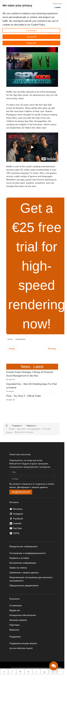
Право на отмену (18, 567)
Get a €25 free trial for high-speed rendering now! (36, 266)
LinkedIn (17, 523)
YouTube (17, 528)
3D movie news (20, 339)
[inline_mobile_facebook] (28, 671)
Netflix (9, 339)
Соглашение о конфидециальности (27, 553)
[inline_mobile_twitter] (36, 671)
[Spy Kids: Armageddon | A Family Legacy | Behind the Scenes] (48, 159)
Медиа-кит (14, 610)
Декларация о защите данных (32, 487)
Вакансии (14, 629)
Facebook (18, 518)
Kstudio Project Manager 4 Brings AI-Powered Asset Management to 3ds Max (29, 374)
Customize (31, 30)
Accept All (31, 36)
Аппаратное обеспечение (22, 615)
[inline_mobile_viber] (20, 671)
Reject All (31, 43)
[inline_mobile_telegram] (12, 671)
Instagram (18, 513)
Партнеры (14, 625)
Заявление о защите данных (24, 572)
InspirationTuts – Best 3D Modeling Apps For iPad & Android (31, 386)
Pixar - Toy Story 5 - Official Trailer (23, 395)
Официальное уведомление (23, 585)
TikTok (16, 533)
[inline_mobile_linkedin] (44, 671)
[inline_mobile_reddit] (52, 671)
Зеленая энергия (18, 620)
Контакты (17, 509)
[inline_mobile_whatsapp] (4, 671)
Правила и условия (19, 558)
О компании (15, 605)
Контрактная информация (22, 563)
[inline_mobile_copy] (60, 671)
